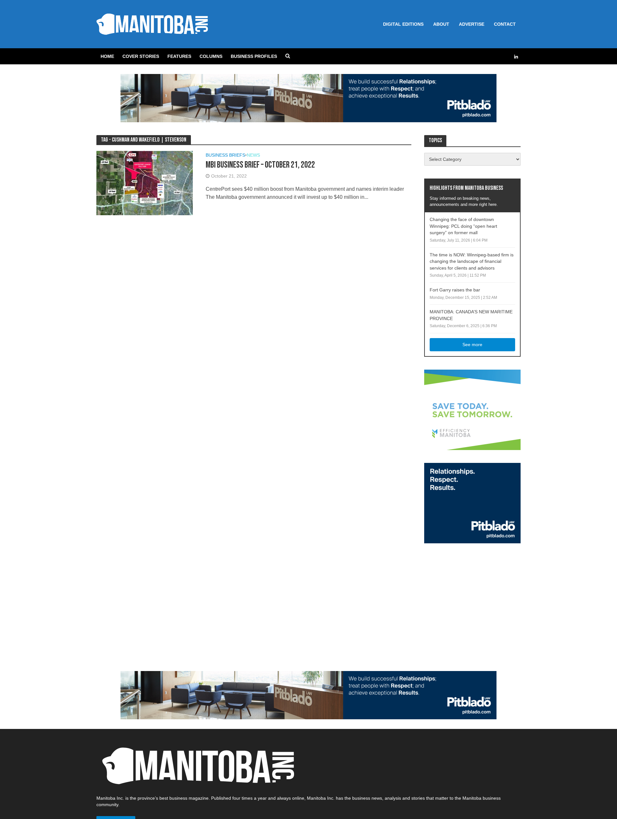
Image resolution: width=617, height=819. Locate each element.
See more (472, 344)
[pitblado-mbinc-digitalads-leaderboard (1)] (308, 97)
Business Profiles (254, 56)
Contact (505, 24)
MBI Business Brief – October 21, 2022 (260, 165)
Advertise (471, 24)
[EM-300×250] (472, 409)
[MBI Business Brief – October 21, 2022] (144, 182)
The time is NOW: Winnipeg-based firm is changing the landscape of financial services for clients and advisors (472, 261)
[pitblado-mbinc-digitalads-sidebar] (472, 502)
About (441, 24)
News (253, 155)
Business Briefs (225, 155)
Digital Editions (403, 24)
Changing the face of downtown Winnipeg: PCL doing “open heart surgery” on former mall (463, 226)
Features (179, 56)
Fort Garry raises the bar (455, 289)
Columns (211, 56)
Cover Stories (140, 56)
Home (107, 56)
